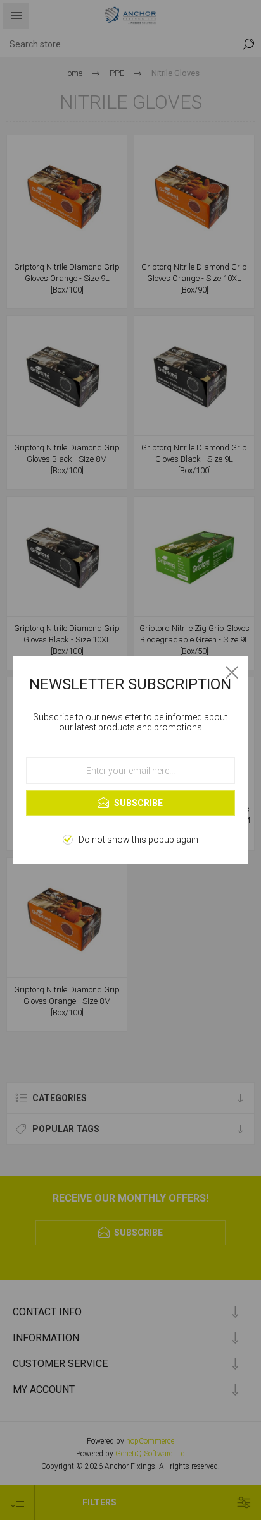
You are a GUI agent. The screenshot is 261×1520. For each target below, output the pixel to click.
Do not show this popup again (138, 840)
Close (232, 672)
